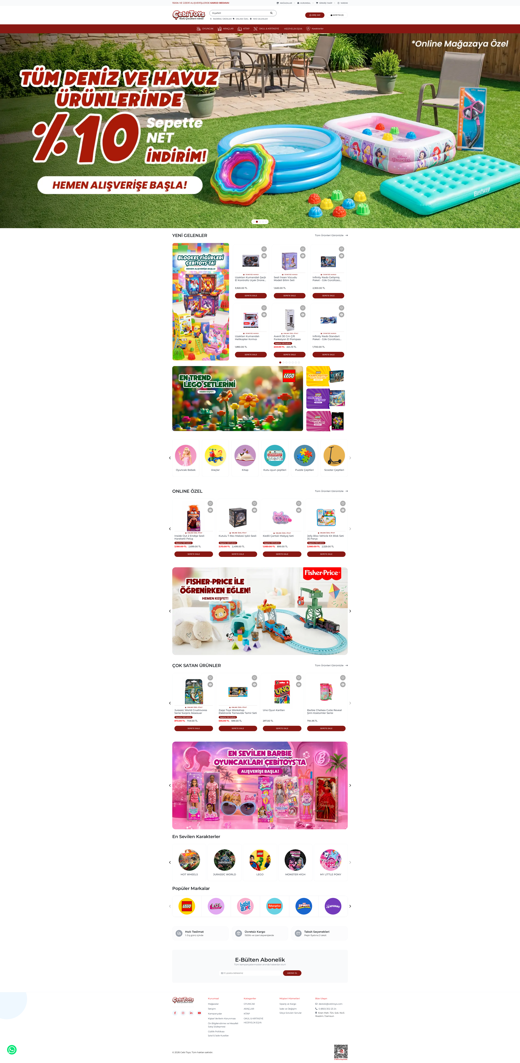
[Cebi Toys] (183, 1000)
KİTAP (247, 1013)
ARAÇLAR (249, 1009)
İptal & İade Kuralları (218, 1035)
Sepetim (338, 15)
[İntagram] (183, 1013)
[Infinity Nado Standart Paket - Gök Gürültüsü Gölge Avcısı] (328, 320)
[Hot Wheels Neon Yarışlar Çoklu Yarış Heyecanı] (326, 692)
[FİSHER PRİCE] (303, 906)
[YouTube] (199, 1013)
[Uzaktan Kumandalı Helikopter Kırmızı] (251, 320)
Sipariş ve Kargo (288, 1004)
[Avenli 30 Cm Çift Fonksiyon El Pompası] (290, 320)
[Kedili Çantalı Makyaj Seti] (238, 518)
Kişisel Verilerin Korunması (222, 1018)
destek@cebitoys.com (330, 1004)
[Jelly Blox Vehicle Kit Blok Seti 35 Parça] (282, 518)
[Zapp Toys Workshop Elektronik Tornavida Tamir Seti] (193, 692)
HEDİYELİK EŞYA (252, 1022)
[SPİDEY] (333, 906)
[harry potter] (327, 376)
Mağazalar (213, 1004)
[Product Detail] (264, 255)
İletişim (212, 1009)
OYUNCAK (249, 1004)
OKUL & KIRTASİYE (253, 1018)
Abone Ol (292, 973)
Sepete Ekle (194, 554)
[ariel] (327, 398)
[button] (254, 222)
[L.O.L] (245, 906)
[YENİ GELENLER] (200, 302)
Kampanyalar (215, 1013)
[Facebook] (175, 1013)
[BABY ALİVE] (274, 906)
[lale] (327, 421)
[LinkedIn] (191, 1013)
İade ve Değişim (288, 1009)
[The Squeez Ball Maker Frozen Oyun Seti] (326, 518)
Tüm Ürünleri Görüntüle (329, 235)
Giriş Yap (315, 15)
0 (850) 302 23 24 (327, 1009)
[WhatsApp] (12, 1050)
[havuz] (260, 130)
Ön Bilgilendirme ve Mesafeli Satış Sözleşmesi (223, 1025)
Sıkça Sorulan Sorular (291, 1013)
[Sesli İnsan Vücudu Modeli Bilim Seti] (290, 261)
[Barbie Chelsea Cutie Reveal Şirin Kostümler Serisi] (282, 692)
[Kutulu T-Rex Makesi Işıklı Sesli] (193, 518)
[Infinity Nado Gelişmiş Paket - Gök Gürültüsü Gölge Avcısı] (328, 261)
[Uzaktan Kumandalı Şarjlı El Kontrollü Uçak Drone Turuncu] (251, 261)
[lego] (237, 398)
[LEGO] (216, 906)
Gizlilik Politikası (216, 1031)
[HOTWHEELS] (186, 906)
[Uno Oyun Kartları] (238, 692)
